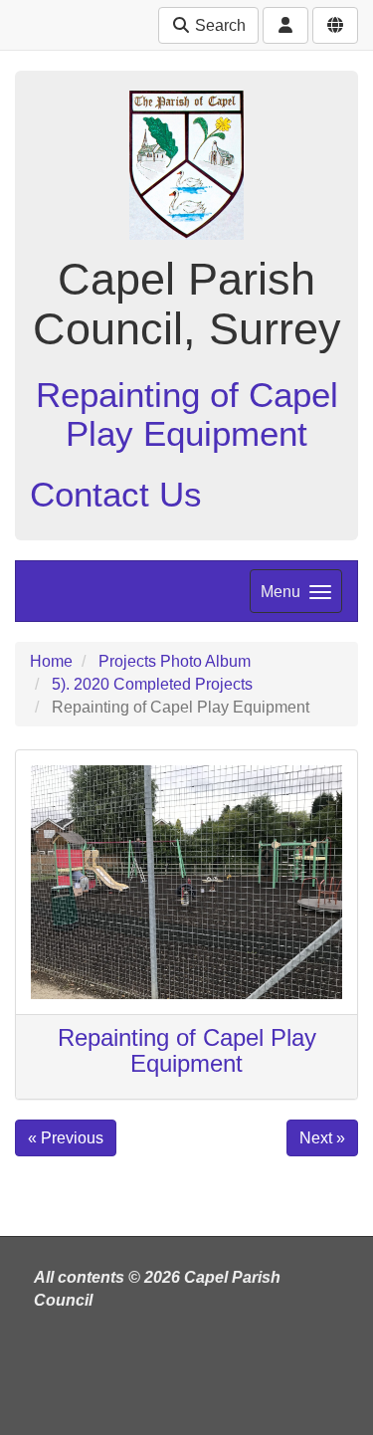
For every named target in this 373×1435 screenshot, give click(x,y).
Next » (322, 1137)
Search (218, 25)
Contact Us (116, 494)
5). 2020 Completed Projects (152, 684)
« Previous (65, 1137)
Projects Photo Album (174, 661)
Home (51, 661)
